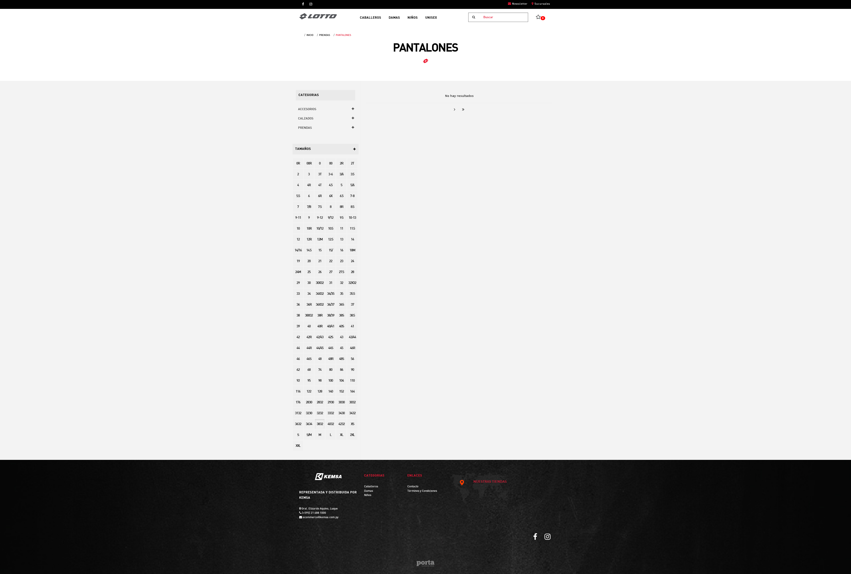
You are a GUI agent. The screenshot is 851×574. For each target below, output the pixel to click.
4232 (341, 424)
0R (298, 163)
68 (308, 370)
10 (298, 228)
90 (352, 370)
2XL (352, 435)
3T (319, 174)
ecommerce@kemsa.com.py (320, 517)
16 (341, 250)
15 (319, 250)
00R (308, 163)
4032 (331, 424)
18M (352, 250)
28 (352, 272)
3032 (352, 402)
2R (341, 163)
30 (308, 283)
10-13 (352, 218)
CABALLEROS (370, 17)
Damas (368, 491)
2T (352, 163)
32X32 (352, 283)
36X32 (320, 305)
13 (341, 239)
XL (341, 435)
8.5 (352, 207)
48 (319, 359)
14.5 (308, 250)
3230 (309, 413)
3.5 (352, 174)
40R (319, 326)
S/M (308, 435)
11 (341, 228)
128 (319, 391)
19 (298, 261)
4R (308, 185)
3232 (320, 413)
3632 (298, 424)
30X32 (320, 283)
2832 (320, 402)
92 (298, 381)
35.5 (352, 294)
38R (319, 315)
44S (330, 348)
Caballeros (371, 486)
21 (319, 261)
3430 (341, 413)
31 (330, 283)
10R (308, 228)
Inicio (309, 35)
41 (352, 326)
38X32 (309, 315)
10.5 (330, 228)
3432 (352, 413)
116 (298, 391)
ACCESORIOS (307, 109)
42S (330, 337)
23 (341, 261)
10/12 (319, 228)
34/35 (330, 294)
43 (341, 337)
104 (341, 381)
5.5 (298, 196)
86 (341, 370)
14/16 (298, 250)
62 (298, 370)
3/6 (342, 174)
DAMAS (394, 17)
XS (352, 424)
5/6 (352, 185)
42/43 (319, 337)
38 (298, 315)
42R (308, 337)
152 (341, 391)
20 (308, 261)
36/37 (330, 305)
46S (308, 359)
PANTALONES (343, 35)
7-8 (352, 196)
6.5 (341, 196)
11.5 (352, 228)
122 (308, 391)
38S (341, 315)
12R (308, 239)
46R (352, 348)
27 (330, 272)
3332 (331, 413)
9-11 (298, 218)
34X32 (320, 294)
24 (352, 261)
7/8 (309, 207)
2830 (309, 402)
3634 (309, 424)
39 (298, 326)
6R (319, 196)
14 (352, 239)
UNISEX (431, 17)
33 (298, 294)
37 (352, 305)
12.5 (330, 239)
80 (330, 370)
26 (319, 272)
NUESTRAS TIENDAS (490, 482)
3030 (341, 402)
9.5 (341, 218)
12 (298, 239)
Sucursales (542, 4)
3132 (298, 413)
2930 (331, 402)
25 (308, 272)
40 (308, 326)
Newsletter (519, 4)
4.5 (330, 185)
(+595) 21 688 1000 (313, 513)
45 (341, 348)
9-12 (320, 218)
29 (298, 283)
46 (298, 359)
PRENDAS (324, 35)
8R (341, 207)
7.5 (320, 207)
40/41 (330, 326)
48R (330, 359)
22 (330, 261)
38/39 (330, 315)
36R (308, 305)
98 (319, 381)
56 (352, 359)
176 (298, 402)
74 (319, 370)
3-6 (330, 174)
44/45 (319, 348)
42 (298, 337)
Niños (367, 495)
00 (330, 163)
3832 (320, 424)
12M (319, 239)
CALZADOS (305, 118)
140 (330, 391)
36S (341, 305)
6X (330, 196)
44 (298, 348)
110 (352, 381)
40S (341, 326)
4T (319, 185)
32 (341, 283)
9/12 (330, 218)
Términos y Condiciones (422, 491)
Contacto (412, 486)
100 (330, 381)
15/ (331, 250)
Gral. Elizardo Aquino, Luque (319, 509)
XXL (298, 446)
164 (352, 391)
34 (308, 294)
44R (308, 348)
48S (341, 359)
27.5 (341, 272)
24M (298, 272)
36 (298, 305)
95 (308, 381)
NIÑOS (413, 17)
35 (341, 294)
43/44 (352, 337)
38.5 (352, 315)
